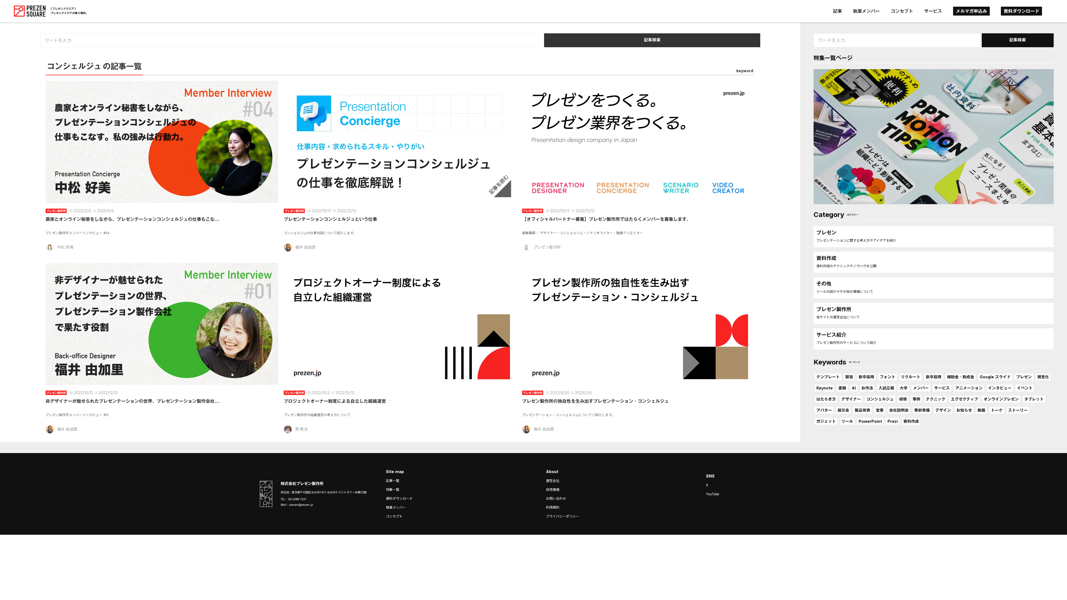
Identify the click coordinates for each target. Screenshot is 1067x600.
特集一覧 (392, 489)
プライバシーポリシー (562, 516)
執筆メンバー (866, 11)
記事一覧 (392, 480)
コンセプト (902, 11)
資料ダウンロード (1021, 11)
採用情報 (552, 489)
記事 (837, 11)
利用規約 (552, 507)
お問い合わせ (556, 498)
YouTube (712, 494)
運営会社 (552, 480)
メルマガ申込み (971, 11)
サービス (933, 11)
